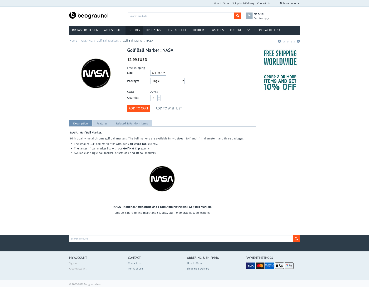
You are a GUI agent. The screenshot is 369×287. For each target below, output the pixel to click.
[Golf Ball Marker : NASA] (96, 74)
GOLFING (87, 40)
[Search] (237, 16)
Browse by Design (85, 30)
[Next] (298, 41)
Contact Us (263, 3)
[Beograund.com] (88, 15)
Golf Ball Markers (108, 40)
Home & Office (177, 30)
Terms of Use (135, 268)
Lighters (199, 30)
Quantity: (133, 97)
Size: (130, 72)
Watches (218, 30)
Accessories (113, 30)
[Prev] (279, 41)
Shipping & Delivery (243, 3)
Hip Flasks (153, 30)
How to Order (222, 3)
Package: (133, 81)
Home (73, 40)
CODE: (131, 91)
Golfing (134, 30)
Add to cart (138, 108)
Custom (235, 30)
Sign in (73, 263)
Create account (77, 268)
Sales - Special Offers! (263, 30)
